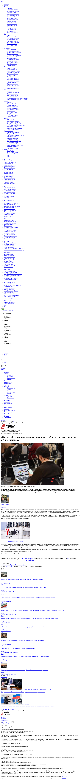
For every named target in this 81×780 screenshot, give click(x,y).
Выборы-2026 (26, 704)
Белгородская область (13, 11)
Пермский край (11, 75)
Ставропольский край (13, 129)
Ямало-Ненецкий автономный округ (17, 99)
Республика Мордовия (13, 79)
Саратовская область (12, 84)
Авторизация (4, 720)
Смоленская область (12, 27)
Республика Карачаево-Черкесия (16, 125)
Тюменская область (12, 96)
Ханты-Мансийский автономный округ (17, 98)
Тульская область (11, 31)
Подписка (9, 396)
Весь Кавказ (10, 119)
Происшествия (8, 382)
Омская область (11, 111)
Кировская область (12, 69)
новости (3, 368)
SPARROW (64, 776)
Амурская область (12, 133)
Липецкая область (12, 22)
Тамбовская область (12, 28)
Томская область (11, 116)
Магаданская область (12, 138)
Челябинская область (12, 94)
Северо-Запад (7, 48)
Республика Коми (12, 64)
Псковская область (12, 61)
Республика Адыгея (12, 41)
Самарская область (12, 82)
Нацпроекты (7, 383)
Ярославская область (12, 32)
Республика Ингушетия (13, 122)
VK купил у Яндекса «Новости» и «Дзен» (14, 565)
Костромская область (12, 19)
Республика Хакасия (12, 115)
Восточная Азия (11, 674)
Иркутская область (12, 105)
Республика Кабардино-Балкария (16, 124)
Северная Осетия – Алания (14, 128)
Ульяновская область (12, 86)
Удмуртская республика (13, 85)
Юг (5, 34)
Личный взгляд (11, 392)
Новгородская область (13, 59)
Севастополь (10, 46)
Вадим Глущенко (5, 504)
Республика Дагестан (13, 121)
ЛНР (8, 155)
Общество (6, 380)
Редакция (3, 718)
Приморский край (12, 139)
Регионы (3, 1)
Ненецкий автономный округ (15, 55)
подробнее (3, 507)
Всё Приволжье (11, 68)
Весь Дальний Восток (13, 132)
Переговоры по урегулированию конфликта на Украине (37, 689)
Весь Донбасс (10, 151)
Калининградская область (14, 52)
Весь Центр (10, 8)
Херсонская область (12, 153)
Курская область (11, 21)
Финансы (9, 379)
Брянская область (11, 12)
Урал (5, 89)
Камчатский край (11, 136)
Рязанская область (12, 25)
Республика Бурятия (12, 148)
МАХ (23, 558)
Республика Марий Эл (13, 78)
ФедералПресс (30, 560)
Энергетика (10, 376)
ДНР (8, 156)
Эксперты (6, 386)
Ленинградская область (13, 56)
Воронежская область (13, 15)
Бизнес (6, 373)
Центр (5, 7)
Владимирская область (13, 14)
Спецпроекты (7, 395)
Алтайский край (11, 104)
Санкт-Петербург (11, 65)
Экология (6, 385)
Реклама (6, 353)
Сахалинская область (12, 142)
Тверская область (11, 29)
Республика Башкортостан (14, 76)
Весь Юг (9, 35)
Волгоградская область (13, 38)
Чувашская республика (13, 88)
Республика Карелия (12, 62)
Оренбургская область (13, 72)
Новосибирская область (13, 109)
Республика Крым (12, 45)
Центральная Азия (11, 614)
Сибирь (6, 101)
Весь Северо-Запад (12, 49)
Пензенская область (12, 74)
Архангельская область (13, 51)
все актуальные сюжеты (7, 709)
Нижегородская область (13, 71)
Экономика (10, 375)
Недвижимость (11, 378)
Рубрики (3, 369)
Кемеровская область (12, 106)
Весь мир (6, 4)
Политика (6, 372)
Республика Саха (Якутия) (14, 141)
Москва (6, 5)
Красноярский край (12, 108)
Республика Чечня (12, 126)
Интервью (9, 393)
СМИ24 (64, 778)
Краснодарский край (12, 39)
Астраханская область (13, 36)
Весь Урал (9, 91)
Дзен (68, 558)
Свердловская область (13, 92)
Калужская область (12, 18)
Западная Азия (10, 591)
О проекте (3, 715)
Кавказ (6, 118)
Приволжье (7, 66)
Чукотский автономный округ (15, 145)
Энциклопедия (11, 388)
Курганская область (12, 95)
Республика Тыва (11, 114)
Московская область (12, 9)
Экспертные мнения (12, 390)
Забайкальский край (12, 146)
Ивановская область (12, 17)
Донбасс (6, 149)
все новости (4, 677)
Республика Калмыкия (13, 42)
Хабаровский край (12, 143)
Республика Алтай (12, 112)
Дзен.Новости (29, 558)
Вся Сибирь (10, 102)
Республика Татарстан (13, 81)
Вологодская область (12, 54)
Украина (8, 644)
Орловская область (12, 24)
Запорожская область (12, 152)
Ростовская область (12, 44)
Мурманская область (12, 58)
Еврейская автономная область (15, 135)
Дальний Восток (8, 131)
